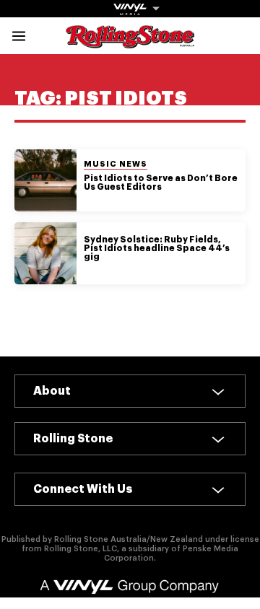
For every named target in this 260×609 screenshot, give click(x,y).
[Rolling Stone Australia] (130, 41)
